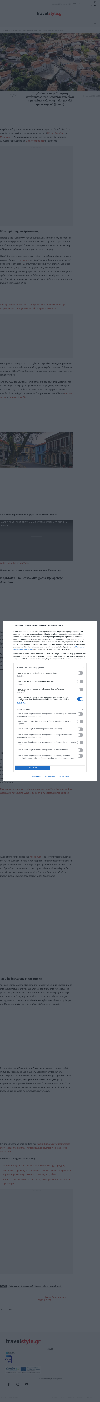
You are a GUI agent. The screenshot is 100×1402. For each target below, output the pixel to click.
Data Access (50, 776)
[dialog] (50, 701)
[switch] (80, 673)
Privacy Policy (64, 776)
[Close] (92, 625)
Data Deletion (36, 776)
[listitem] (50, 667)
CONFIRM (32, 768)
